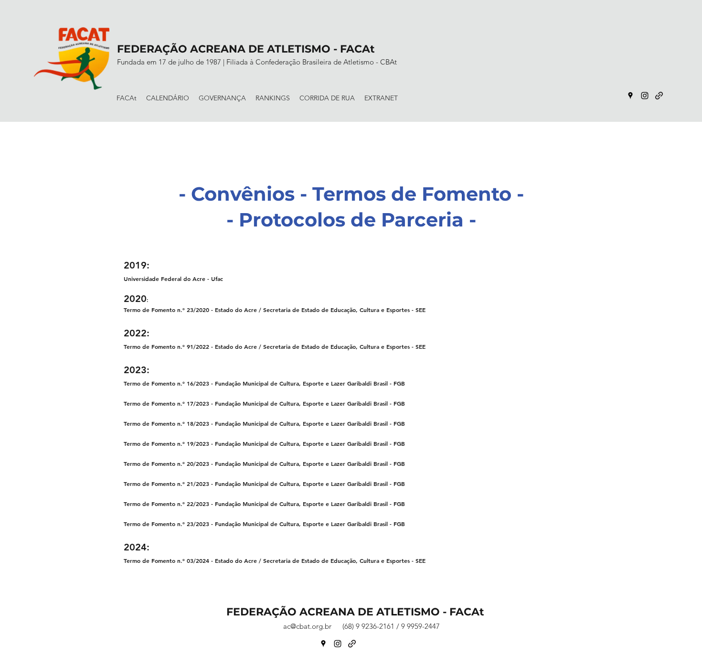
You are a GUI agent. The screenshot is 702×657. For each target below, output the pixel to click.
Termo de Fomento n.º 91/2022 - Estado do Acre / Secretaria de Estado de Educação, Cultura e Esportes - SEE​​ (274, 346)
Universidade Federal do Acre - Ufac (173, 278)
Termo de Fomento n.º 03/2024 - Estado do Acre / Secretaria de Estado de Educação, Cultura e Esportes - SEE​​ (274, 560)
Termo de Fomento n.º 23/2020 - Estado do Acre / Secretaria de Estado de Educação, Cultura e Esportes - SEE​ (274, 309)
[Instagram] (644, 95)
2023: (136, 370)
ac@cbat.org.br (307, 626)
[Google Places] (630, 95)
